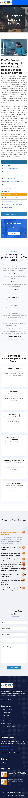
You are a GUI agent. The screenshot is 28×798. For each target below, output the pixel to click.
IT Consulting (6, 715)
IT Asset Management (8, 184)
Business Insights (7, 723)
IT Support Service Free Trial (9, 171)
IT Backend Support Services (9, 194)
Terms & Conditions (19, 795)
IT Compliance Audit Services (9, 201)
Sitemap (5, 763)
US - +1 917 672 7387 (8, 749)
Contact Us (14, 233)
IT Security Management (8, 178)
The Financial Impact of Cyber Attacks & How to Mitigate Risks (17, 772)
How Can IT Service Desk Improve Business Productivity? (17, 780)
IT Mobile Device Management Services (12, 175)
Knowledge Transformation (10, 729)
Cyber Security (7, 712)
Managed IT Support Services (10, 168)
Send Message (14, 667)
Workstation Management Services (11, 198)
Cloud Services (7, 718)
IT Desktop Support (7, 207)
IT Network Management (8, 188)
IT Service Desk (6, 165)
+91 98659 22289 (7, 746)
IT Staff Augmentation (9, 726)
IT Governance (6, 191)
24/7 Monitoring (7, 720)
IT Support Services (8, 710)
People (5, 731)
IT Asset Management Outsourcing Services (13, 181)
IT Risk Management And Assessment (12, 204)
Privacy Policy (7, 795)
